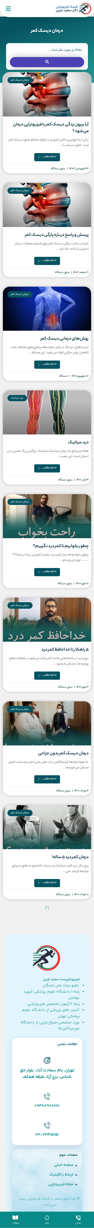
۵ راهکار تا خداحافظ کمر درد (65, 649)
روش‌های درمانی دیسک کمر (64, 339)
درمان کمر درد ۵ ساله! (70, 857)
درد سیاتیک (78, 442)
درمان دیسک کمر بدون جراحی (63, 753)
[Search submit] (47, 62)
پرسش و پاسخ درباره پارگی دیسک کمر (57, 235)
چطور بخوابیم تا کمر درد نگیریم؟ (61, 546)
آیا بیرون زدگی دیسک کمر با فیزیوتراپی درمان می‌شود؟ (51, 128)
